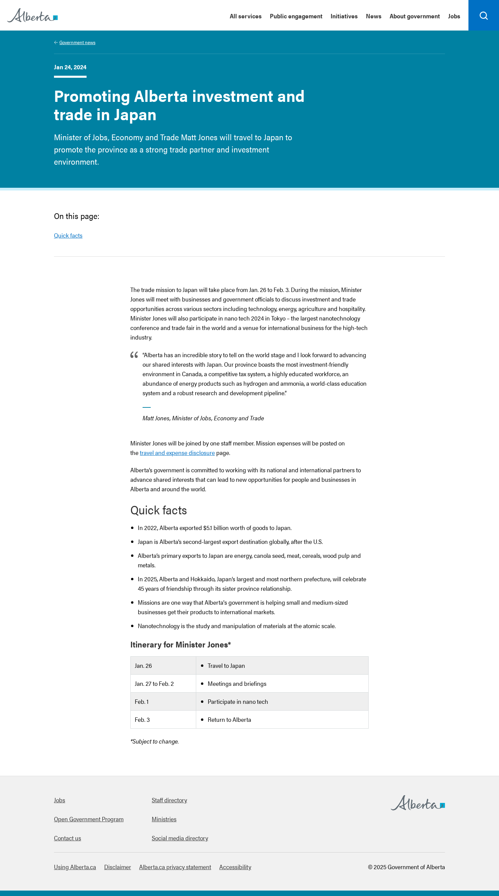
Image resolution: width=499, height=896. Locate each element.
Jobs (454, 16)
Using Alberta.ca (75, 866)
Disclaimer (117, 866)
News (374, 16)
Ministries (164, 819)
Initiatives (344, 16)
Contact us (67, 838)
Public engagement (296, 16)
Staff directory (169, 800)
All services (246, 16)
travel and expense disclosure (177, 452)
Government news (77, 42)
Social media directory (180, 838)
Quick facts (68, 235)
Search (484, 30)
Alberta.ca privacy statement (175, 866)
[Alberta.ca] (32, 15)
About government (415, 16)
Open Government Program (89, 819)
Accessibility (235, 866)
